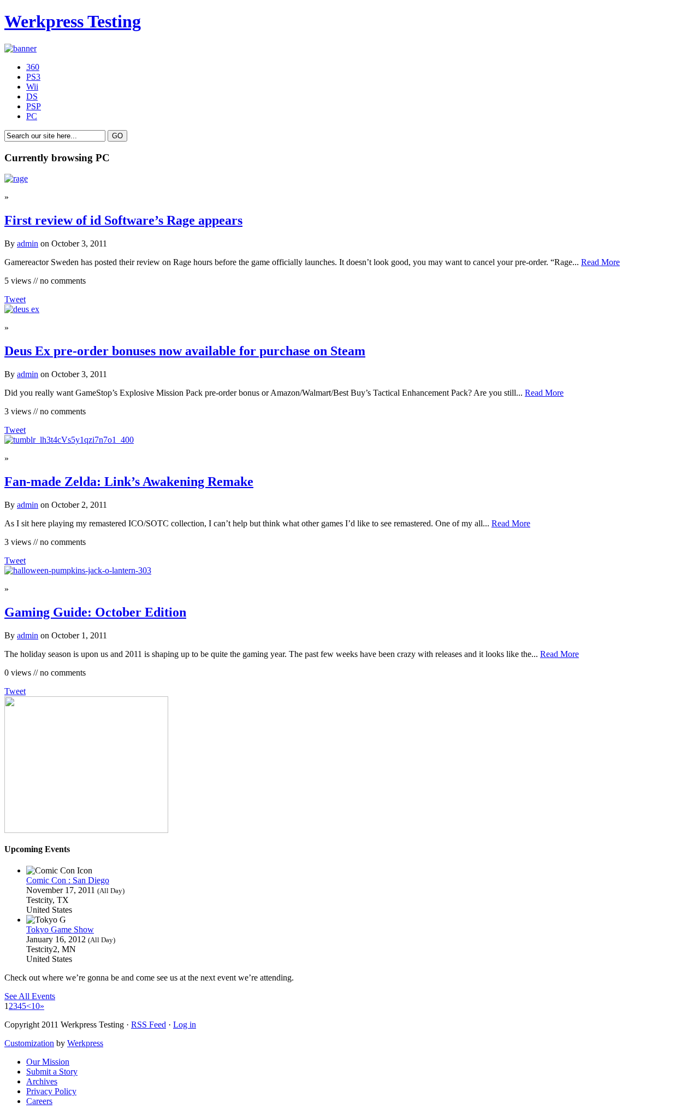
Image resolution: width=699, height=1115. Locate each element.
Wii (32, 86)
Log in (184, 1024)
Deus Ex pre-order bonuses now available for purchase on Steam (184, 351)
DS (32, 96)
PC (31, 116)
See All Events (29, 996)
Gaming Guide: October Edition (95, 612)
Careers (39, 1101)
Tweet (15, 299)
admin (27, 243)
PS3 (33, 76)
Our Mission (47, 1061)
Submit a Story (52, 1071)
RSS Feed (148, 1024)
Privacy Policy (51, 1091)
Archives (41, 1081)
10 (35, 1006)
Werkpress (85, 1043)
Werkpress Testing (72, 21)
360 (32, 67)
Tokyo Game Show (60, 929)
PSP (33, 106)
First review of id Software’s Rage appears (123, 220)
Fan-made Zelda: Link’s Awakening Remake (128, 481)
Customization (29, 1043)
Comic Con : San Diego (67, 880)
